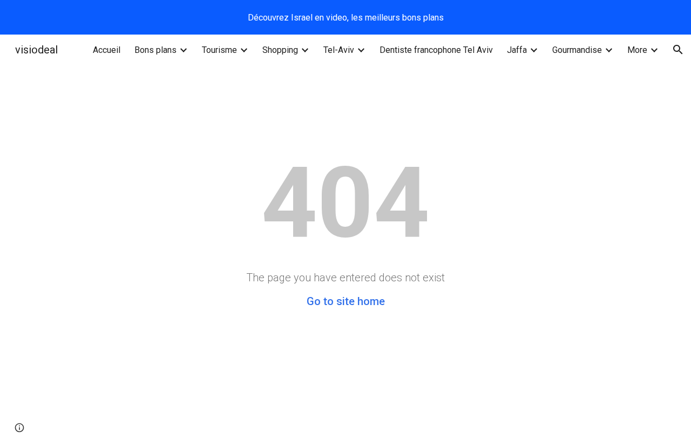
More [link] (637, 50)
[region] (345, 17)
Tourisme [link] (219, 50)
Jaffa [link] (517, 50)
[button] (678, 50)
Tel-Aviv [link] (338, 50)
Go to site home (346, 301)
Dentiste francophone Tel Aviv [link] (436, 50)
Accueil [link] (106, 50)
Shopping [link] (280, 50)
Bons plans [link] (155, 50)
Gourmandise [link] (577, 50)
